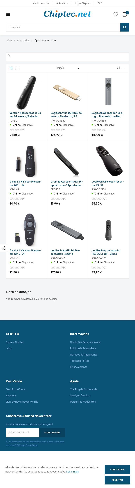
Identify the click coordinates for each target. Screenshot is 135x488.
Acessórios (23, 40)
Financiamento (78, 367)
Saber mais (72, 471)
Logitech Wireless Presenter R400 (108, 183)
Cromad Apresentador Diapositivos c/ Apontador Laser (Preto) (67, 183)
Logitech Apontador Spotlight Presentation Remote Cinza (107, 115)
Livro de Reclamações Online (22, 401)
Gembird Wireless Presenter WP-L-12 (25, 183)
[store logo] (67, 14)
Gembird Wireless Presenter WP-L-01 (25, 252)
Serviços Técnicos (80, 395)
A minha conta (41, 3)
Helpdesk (11, 395)
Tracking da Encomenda (83, 389)
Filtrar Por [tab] (4, 248)
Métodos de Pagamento (83, 354)
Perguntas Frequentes (83, 401)
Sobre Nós (62, 3)
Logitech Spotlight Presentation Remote (65, 252)
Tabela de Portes (79, 360)
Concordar (117, 469)
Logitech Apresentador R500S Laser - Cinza (106, 252)
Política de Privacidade (83, 348)
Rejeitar (117, 480)
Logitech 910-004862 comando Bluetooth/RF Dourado (67, 115)
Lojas (9, 348)
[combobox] (62, 27)
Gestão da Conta (15, 389)
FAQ (100, 3)
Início (9, 40)
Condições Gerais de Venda (85, 342)
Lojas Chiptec (82, 3)
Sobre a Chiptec (15, 342)
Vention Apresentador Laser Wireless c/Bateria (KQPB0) (26, 115)
